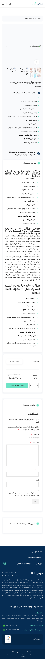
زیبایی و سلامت (30, 18)
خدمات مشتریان (35, 557)
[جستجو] (10, 3)
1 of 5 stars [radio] (38, 437)
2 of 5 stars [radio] (36, 437)
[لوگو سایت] (37, 4)
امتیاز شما (35, 434)
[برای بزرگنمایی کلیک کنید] (36, 62)
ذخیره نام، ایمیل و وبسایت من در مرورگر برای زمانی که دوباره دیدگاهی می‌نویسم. (24, 494)
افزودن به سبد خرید (17, 385)
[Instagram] (4, 563)
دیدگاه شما (34, 442)
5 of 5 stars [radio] (29, 437)
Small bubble (14, 361)
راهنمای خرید (36, 551)
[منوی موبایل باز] (3, 3)
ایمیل (36, 480)
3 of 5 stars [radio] (33, 437)
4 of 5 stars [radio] (31, 437)
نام (37, 470)
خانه (39, 18)
